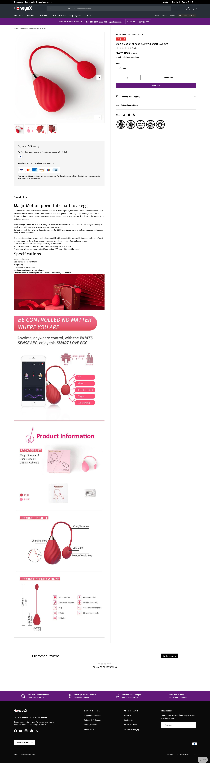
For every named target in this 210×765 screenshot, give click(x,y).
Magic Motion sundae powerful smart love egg (33, 28)
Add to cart (168, 78)
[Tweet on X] (124, 114)
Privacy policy (169, 754)
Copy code (145, 22)
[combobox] (109, 8)
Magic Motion (121, 35)
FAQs (194, 754)
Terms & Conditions (183, 754)
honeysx (21, 754)
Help (157, 15)
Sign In (175, 2)
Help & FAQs (89, 729)
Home (16, 28)
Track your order (90, 724)
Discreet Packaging (131, 729)
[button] (194, 8)
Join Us (165, 2)
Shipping (119, 57)
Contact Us (128, 720)
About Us (127, 715)
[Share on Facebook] (129, 114)
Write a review (169, 656)
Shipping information (92, 715)
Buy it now (156, 85)
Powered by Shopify (30, 754)
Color (118, 63)
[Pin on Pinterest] (133, 114)
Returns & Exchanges (92, 720)
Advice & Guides (168, 15)
